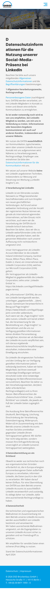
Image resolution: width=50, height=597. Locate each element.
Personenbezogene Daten (18, 97)
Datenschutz (12, 571)
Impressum (25, 571)
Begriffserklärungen (15, 84)
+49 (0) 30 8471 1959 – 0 (19, 582)
